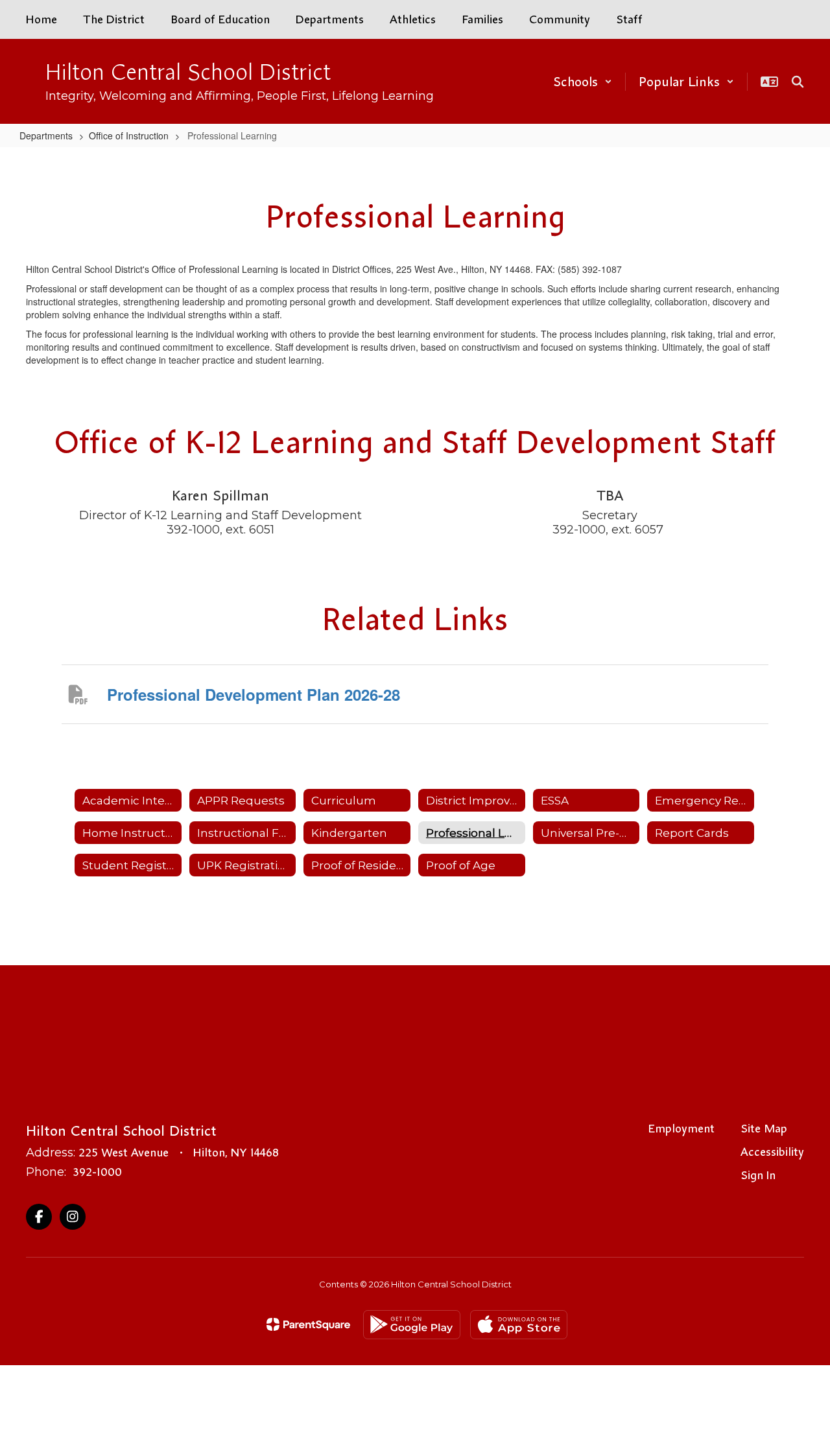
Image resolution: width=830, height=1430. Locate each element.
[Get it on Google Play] (411, 1324)
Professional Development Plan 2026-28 (253, 694)
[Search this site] (797, 81)
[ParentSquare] (308, 1324)
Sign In (758, 1175)
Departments (46, 135)
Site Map (764, 1128)
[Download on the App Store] (518, 1324)
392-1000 (97, 1172)
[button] (582, 82)
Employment (681, 1128)
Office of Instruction (129, 135)
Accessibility (772, 1152)
